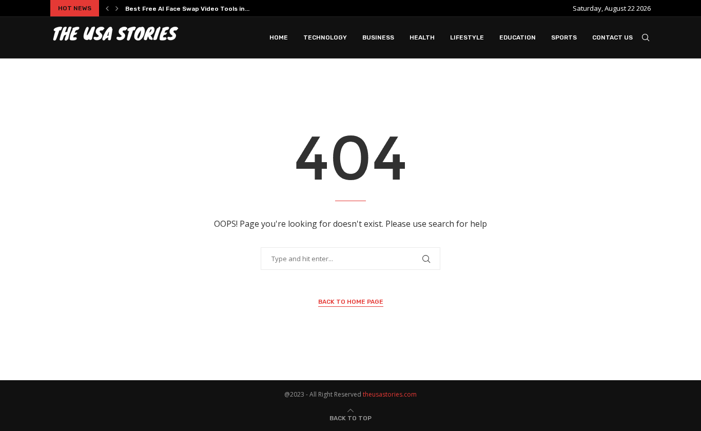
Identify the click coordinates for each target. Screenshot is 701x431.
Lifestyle (467, 37)
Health (422, 37)
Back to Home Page (350, 301)
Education (517, 37)
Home (278, 37)
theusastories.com (390, 394)
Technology (325, 37)
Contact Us (612, 37)
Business (378, 37)
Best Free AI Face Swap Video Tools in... (187, 8)
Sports (564, 37)
